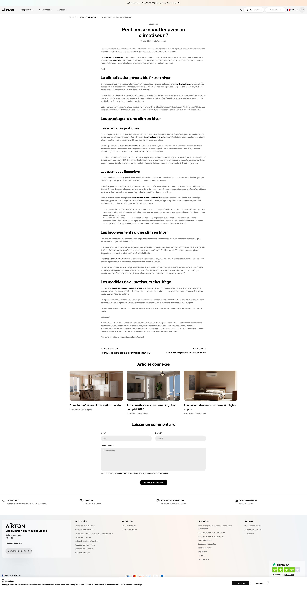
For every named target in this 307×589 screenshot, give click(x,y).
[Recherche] (241, 10)
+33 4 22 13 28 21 (15, 543)
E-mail (158, 433)
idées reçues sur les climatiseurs (117, 49)
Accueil (73, 17)
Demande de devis (17, 551)
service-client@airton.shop (18, 504)
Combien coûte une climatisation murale (95, 405)
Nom (103, 433)
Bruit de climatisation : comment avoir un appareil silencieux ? (159, 273)
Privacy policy (6, 580)
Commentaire (107, 445)
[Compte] (297, 9)
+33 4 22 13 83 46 (39, 504)
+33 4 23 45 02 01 (246, 504)
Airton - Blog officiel (87, 17)
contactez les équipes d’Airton (130, 337)
